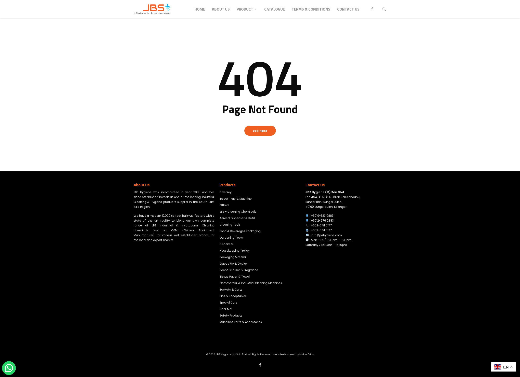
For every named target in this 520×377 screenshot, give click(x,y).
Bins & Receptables (233, 296)
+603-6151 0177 (321, 225)
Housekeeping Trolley (235, 251)
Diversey (226, 192)
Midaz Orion (306, 354)
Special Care (228, 303)
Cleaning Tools (230, 225)
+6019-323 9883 (322, 216)
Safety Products (231, 315)
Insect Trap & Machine (236, 199)
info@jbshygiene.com (326, 235)
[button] (512, 2)
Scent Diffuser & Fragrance (239, 270)
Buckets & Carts (231, 290)
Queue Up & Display (234, 264)
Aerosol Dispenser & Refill (237, 218)
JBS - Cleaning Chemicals (238, 212)
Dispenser (226, 244)
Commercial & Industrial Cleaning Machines (251, 283)
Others (224, 205)
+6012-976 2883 (322, 221)
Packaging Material (233, 257)
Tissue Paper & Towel (235, 277)
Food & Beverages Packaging (240, 231)
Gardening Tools (231, 238)
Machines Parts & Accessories (241, 322)
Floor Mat (226, 309)
